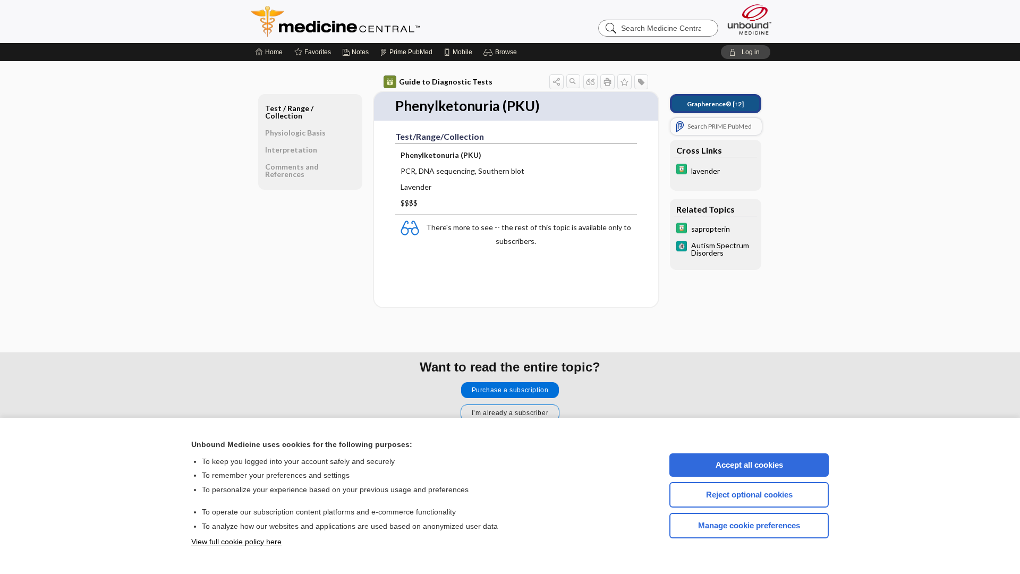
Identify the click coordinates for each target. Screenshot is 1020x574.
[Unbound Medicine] (749, 19)
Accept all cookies (749, 464)
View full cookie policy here (236, 541)
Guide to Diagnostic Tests (445, 81)
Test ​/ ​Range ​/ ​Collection (290, 112)
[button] (501, 52)
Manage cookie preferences (749, 525)
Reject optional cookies (749, 494)
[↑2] (715, 104)
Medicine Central (382, 21)
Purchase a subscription (510, 390)
